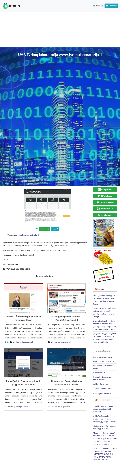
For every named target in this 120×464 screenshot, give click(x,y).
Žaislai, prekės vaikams (102, 357)
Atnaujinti (45, 229)
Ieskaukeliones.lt (104, 400)
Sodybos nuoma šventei (102, 388)
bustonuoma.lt (99, 373)
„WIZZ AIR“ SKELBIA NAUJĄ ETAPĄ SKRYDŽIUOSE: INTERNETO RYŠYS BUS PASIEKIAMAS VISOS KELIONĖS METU (105, 454)
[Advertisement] (60, 29)
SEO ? (55, 229)
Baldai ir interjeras (100, 384)
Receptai (100, 289)
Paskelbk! (112, 6)
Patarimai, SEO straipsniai (103, 361)
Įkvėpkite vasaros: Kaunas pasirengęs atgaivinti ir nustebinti (103, 409)
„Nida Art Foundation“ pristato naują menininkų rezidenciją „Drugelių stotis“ (104, 419)
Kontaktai (99, 6)
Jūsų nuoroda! (102, 394)
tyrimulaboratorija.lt (29, 235)
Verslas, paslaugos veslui (23, 342)
